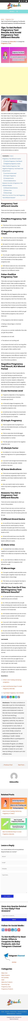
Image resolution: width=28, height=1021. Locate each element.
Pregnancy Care (10, 19)
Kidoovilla (17, 1017)
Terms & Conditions (22, 1011)
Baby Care (4, 973)
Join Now (14, 962)
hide (11, 156)
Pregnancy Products (7, 989)
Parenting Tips (5, 984)
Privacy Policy (13, 1011)
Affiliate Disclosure (11, 1013)
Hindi (2, 980)
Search (14, 919)
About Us (7, 1011)
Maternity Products (6, 982)
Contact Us (18, 1013)
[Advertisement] (14, 81)
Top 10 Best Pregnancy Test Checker (13, 693)
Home (2, 19)
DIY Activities (5, 977)
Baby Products (5, 975)
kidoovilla (13, 41)
